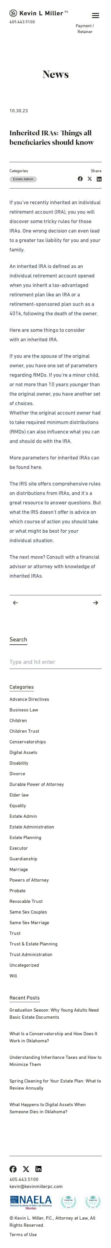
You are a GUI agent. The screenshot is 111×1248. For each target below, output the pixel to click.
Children (18, 721)
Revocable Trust (26, 901)
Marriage (18, 869)
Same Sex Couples (28, 912)
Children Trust (24, 731)
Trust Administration (30, 955)
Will (13, 976)
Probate (17, 891)
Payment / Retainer (85, 29)
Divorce (17, 774)
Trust (14, 933)
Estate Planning (25, 838)
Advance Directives (29, 699)
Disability (18, 763)
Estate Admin (23, 179)
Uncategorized (24, 965)
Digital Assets (23, 752)
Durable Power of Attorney (36, 784)
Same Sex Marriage (29, 923)
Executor (18, 848)
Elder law (19, 795)
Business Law (23, 710)
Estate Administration (31, 827)
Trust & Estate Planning (33, 944)
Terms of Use (23, 1235)
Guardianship (23, 859)
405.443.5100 (22, 22)
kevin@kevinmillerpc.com (36, 1186)
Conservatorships (27, 742)
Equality (17, 806)
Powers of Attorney (29, 880)
